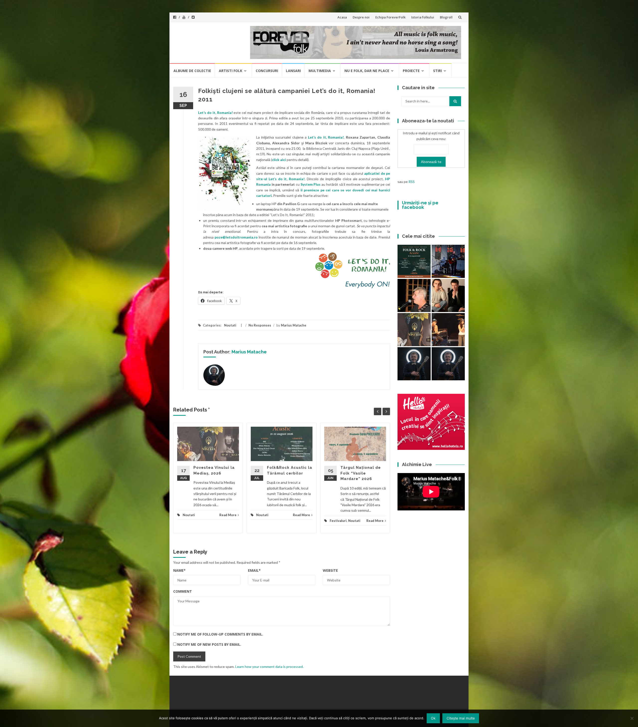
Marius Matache (293, 325)
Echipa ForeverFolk (390, 17)
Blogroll (446, 17)
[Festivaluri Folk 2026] (448, 329)
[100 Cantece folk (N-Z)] (448, 295)
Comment (182, 591)
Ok (433, 718)
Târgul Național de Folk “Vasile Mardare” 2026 (360, 473)
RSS (411, 181)
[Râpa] (448, 261)
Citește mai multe (461, 718)
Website (330, 570)
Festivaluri (338, 521)
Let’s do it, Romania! (215, 112)
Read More (228, 515)
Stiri (437, 70)
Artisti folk (230, 70)
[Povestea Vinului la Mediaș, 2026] (414, 329)
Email (254, 570)
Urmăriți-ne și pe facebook (420, 205)
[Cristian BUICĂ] (414, 295)
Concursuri (267, 70)
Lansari (293, 70)
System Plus (311, 184)
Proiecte (411, 70)
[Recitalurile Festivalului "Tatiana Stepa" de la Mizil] (448, 363)
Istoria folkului (422, 17)
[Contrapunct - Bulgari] (414, 363)
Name (179, 570)
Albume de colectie (192, 70)
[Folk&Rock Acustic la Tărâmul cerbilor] (414, 261)
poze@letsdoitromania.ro (236, 237)
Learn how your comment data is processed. (269, 666)
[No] (631, 718)
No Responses (259, 325)
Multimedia (320, 70)
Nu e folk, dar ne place (366, 70)
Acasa (342, 17)
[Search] (455, 101)
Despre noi (361, 17)
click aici (279, 160)
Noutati (230, 325)
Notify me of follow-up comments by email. (220, 634)
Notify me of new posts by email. (209, 644)
